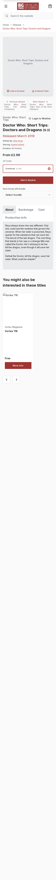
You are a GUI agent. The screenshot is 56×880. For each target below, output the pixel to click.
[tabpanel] (28, 245)
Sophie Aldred (17, 144)
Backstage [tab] (26, 209)
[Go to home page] (28, 6)
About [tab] (9, 209)
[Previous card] (6, 379)
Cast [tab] (41, 209)
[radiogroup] (28, 169)
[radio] (28, 169)
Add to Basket (28, 180)
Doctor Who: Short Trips (14, 118)
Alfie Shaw (18, 141)
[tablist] (28, 214)
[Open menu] (6, 6)
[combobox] (28, 194)
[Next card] (16, 379)
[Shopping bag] (50, 6)
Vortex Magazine (13, 327)
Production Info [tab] (16, 217)
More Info (18, 365)
